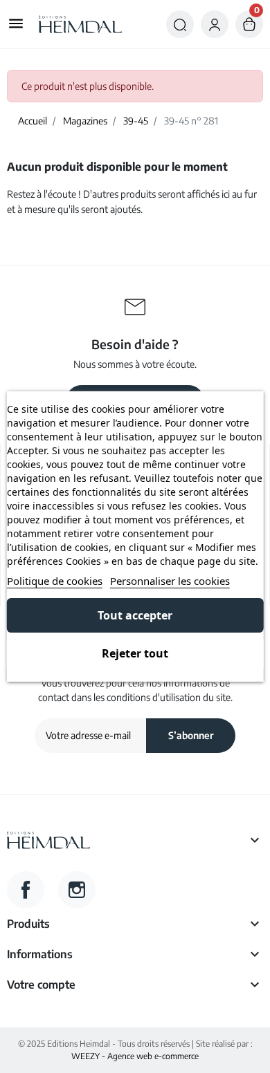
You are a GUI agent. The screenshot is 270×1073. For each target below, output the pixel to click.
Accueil (32, 121)
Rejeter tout (135, 653)
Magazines (85, 121)
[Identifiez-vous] (215, 24)
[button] (180, 24)
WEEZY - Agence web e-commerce (135, 1056)
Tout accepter (135, 615)
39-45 (135, 121)
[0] (249, 24)
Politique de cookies (54, 581)
